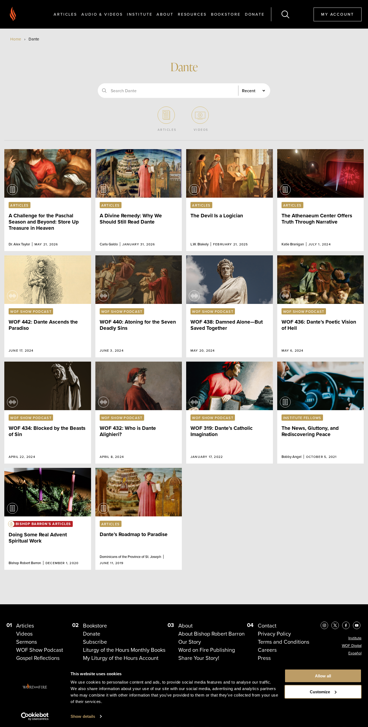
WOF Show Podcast (39, 650)
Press (264, 658)
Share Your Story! (198, 658)
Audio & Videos (102, 14)
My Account (337, 14)
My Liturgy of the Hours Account (120, 658)
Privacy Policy (274, 634)
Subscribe (95, 642)
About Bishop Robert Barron (211, 634)
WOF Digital (352, 646)
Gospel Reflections (38, 658)
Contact (267, 626)
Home (15, 39)
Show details (83, 716)
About (165, 14)
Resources (192, 14)
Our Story (189, 642)
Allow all (323, 676)
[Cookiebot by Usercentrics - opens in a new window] (34, 716)
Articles (65, 14)
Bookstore (226, 14)
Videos (24, 634)
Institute (139, 14)
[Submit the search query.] (104, 90)
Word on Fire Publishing (206, 650)
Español (355, 653)
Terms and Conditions (283, 642)
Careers (267, 650)
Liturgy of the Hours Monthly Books (124, 650)
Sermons (26, 642)
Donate (255, 14)
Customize (320, 692)
